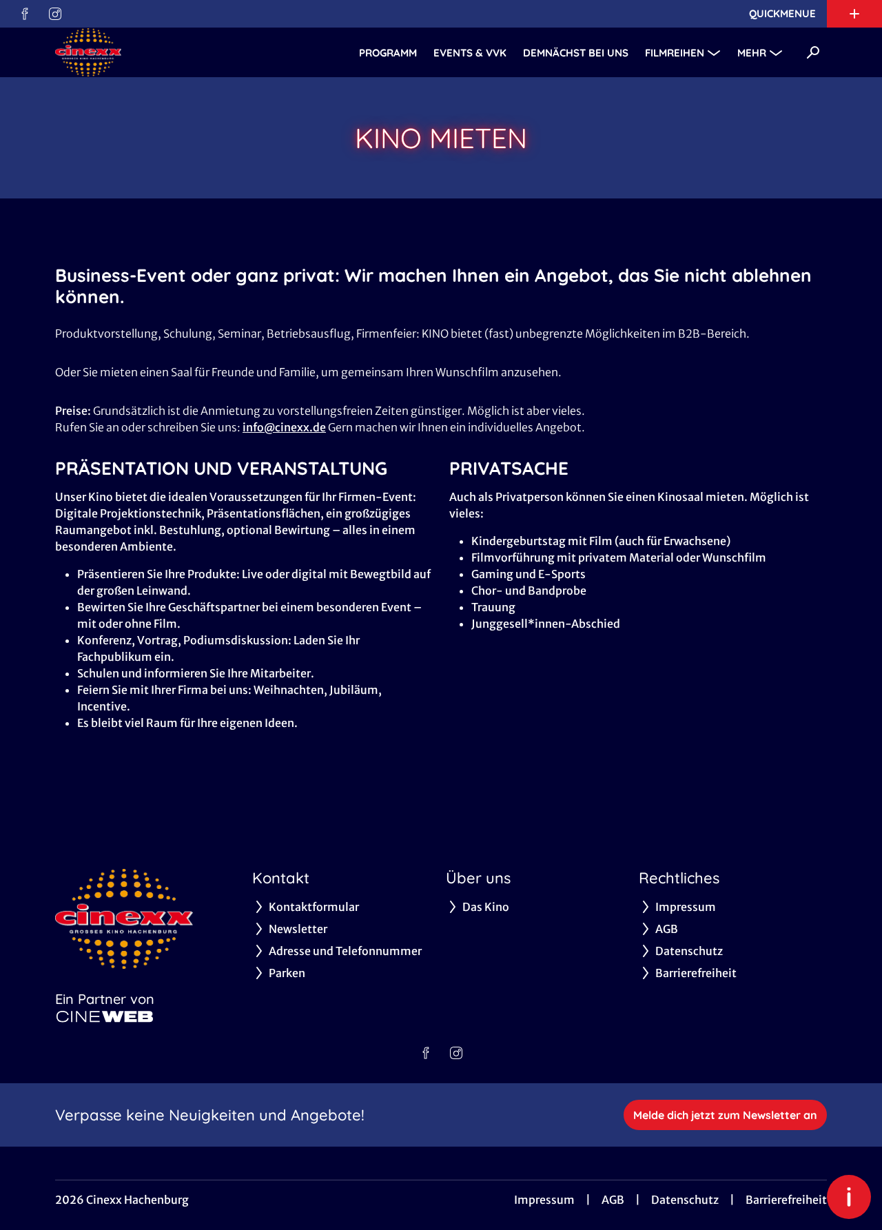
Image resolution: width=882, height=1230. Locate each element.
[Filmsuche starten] (813, 52)
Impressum (544, 1200)
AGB (613, 1200)
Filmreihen (674, 52)
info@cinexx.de (284, 427)
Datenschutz (685, 1200)
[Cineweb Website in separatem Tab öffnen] (104, 1016)
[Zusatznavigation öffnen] (854, 14)
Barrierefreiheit (786, 1200)
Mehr (751, 52)
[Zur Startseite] (151, 52)
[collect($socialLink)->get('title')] (25, 14)
